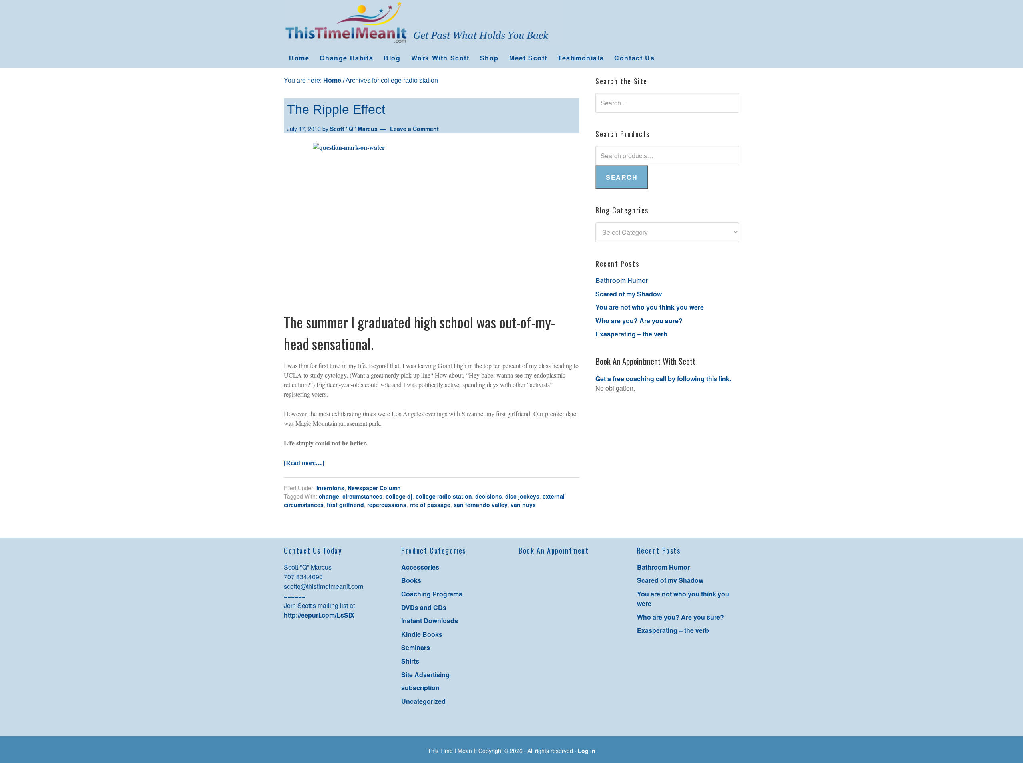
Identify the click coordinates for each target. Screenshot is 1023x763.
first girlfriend (345, 505)
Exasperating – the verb (631, 333)
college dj (399, 496)
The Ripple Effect (336, 109)
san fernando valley (481, 505)
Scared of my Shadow (628, 293)
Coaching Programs (431, 593)
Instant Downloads (429, 620)
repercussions (386, 505)
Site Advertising (425, 674)
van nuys (523, 505)
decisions (488, 496)
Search (622, 177)
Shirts (410, 661)
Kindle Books (421, 634)
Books (411, 580)
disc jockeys (522, 496)
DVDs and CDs (423, 607)
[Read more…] (304, 462)
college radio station (444, 496)
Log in (586, 751)
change (329, 496)
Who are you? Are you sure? (639, 320)
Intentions (330, 488)
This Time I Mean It (511, 24)
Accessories (420, 567)
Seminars (415, 647)
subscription (420, 687)
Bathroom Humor (621, 280)
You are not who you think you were (649, 307)
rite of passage (430, 505)
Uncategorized (423, 701)
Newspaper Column (374, 488)
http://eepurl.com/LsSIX (319, 615)
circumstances (362, 496)
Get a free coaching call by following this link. (663, 378)
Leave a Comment (414, 129)
